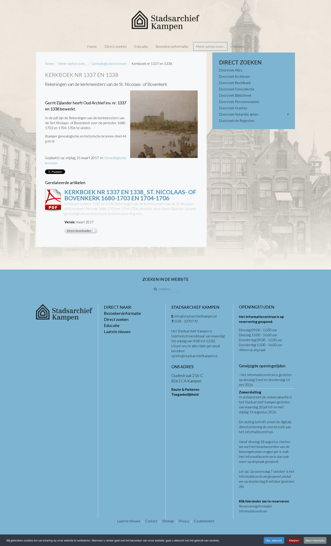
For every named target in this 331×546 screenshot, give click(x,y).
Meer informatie (315, 540)
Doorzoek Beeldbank (235, 83)
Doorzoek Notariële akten (238, 114)
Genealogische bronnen (109, 64)
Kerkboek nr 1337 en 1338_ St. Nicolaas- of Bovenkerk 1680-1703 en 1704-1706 (130, 195)
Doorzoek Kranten (233, 108)
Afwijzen (294, 540)
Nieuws (238, 46)
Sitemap (168, 521)
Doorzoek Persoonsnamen (239, 102)
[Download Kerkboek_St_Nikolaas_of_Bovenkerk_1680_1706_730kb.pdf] (53, 200)
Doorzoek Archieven (234, 76)
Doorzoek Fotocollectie (236, 89)
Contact (151, 521)
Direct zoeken (115, 46)
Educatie (141, 46)
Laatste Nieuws (128, 521)
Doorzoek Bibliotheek (235, 95)
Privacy (184, 521)
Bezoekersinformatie (172, 46)
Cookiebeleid (204, 521)
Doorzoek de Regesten (236, 121)
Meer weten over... (210, 46)
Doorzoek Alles (230, 70)
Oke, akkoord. (273, 540)
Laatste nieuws (117, 331)
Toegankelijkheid (185, 394)
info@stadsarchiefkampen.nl (196, 316)
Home (92, 46)
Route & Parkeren (185, 389)
